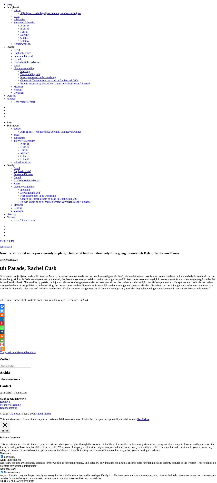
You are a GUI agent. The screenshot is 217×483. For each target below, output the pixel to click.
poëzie (17, 10)
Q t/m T (24, 37)
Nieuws (11, 98)
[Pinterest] (2, 323)
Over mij (11, 95)
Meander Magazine (10, 404)
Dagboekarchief (22, 53)
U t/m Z (24, 40)
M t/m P (24, 34)
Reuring (18, 89)
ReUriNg (5, 401)
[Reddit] (2, 315)
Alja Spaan (6, 246)
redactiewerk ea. (22, 43)
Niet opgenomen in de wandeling (38, 77)
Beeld (17, 49)
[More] (3, 349)
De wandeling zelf (30, 74)
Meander (18, 86)
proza (16, 16)
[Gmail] (2, 344)
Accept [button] (133, 419)
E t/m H (24, 28)
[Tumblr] (2, 332)
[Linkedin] (2, 319)
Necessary (9, 456)
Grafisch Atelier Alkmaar (27, 62)
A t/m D (24, 25)
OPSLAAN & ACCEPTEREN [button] (17, 481)
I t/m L (24, 31)
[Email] (2, 340)
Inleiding (25, 71)
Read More (143, 419)
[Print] (2, 336)
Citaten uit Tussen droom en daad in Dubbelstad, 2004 (49, 80)
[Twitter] (2, 311)
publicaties (19, 19)
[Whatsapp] (2, 328)
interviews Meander (24, 22)
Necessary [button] (5, 453)
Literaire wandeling (24, 68)
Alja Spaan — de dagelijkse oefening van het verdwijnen (50, 13)
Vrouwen (19, 92)
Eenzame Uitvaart (23, 56)
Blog (9, 4)
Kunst (17, 65)
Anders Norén (43, 413)
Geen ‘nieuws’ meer (24, 101)
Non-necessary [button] (8, 468)
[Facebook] (2, 306)
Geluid (17, 59)
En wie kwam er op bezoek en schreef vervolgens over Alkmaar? (55, 83)
